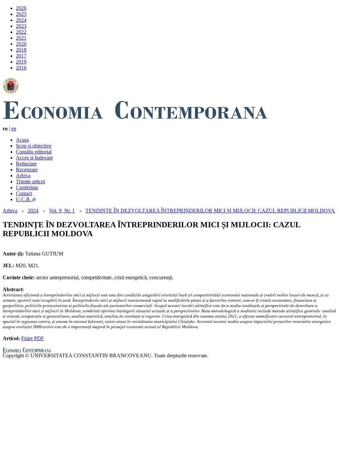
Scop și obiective (33, 146)
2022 (21, 32)
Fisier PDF (32, 338)
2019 (21, 62)
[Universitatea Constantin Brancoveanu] (11, 90)
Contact (24, 193)
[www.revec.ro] (135, 115)
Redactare (26, 163)
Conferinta (27, 187)
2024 (21, 20)
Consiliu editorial (34, 152)
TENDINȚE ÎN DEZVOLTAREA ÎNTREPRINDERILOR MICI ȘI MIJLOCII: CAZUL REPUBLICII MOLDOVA (210, 210)
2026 (21, 8)
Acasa (22, 140)
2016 (21, 67)
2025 (21, 14)
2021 (21, 38)
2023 (21, 26)
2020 (21, 44)
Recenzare (27, 169)
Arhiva (23, 175)
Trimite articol (30, 181)
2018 (21, 50)
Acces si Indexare (34, 157)
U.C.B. (24, 199)
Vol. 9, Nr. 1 (62, 210)
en (13, 128)
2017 (21, 56)
